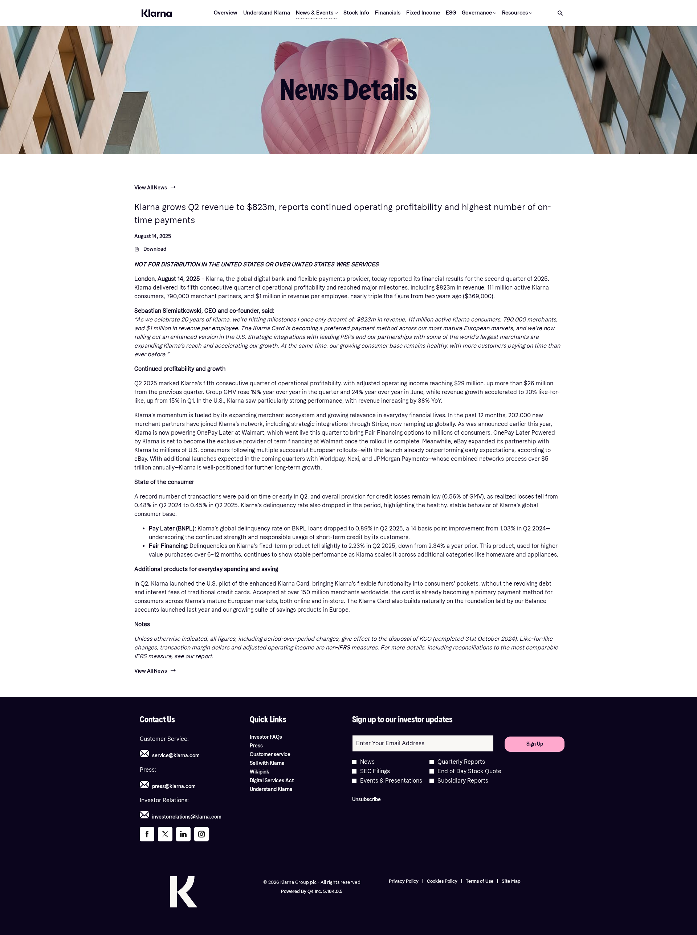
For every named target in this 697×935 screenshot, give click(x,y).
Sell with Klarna (276, 763)
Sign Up (534, 744)
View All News (150, 188)
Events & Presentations (391, 781)
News (367, 762)
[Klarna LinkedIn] (183, 835)
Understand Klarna (280, 789)
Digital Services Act (280, 780)
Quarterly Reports (461, 762)
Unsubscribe (366, 799)
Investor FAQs (274, 737)
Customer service (279, 754)
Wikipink (268, 772)
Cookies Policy (442, 881)
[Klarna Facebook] (147, 836)
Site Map (511, 881)
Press (265, 746)
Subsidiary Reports (462, 781)
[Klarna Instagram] (201, 836)
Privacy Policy (404, 881)
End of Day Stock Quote (469, 771)
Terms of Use (479, 881)
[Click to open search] (558, 13)
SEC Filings (375, 771)
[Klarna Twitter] (165, 836)
